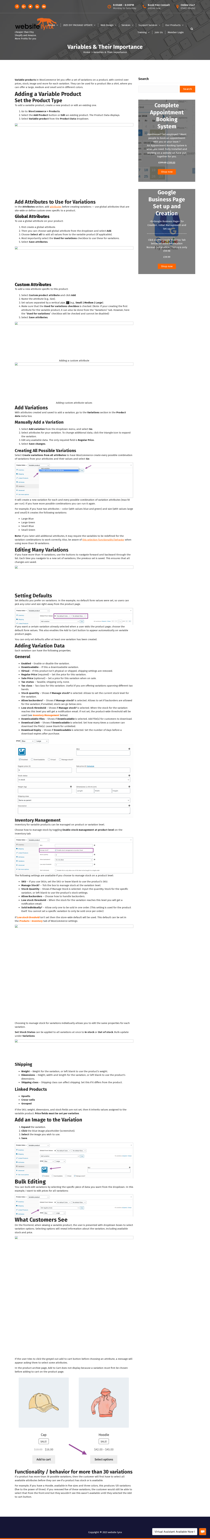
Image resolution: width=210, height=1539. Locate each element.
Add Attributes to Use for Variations (55, 202)
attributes (55, 206)
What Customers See (41, 1219)
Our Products (173, 25)
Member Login (176, 32)
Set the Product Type (38, 100)
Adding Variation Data (40, 646)
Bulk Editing (30, 1181)
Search (143, 79)
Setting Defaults (33, 596)
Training (142, 32)
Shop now (167, 171)
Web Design (107, 25)
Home (51, 25)
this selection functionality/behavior (103, 539)
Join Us (159, 32)
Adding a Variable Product (48, 94)
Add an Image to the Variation (48, 1120)
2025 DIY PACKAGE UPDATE (78, 25)
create (30, 227)
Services (126, 25)
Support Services (147, 25)
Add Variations (31, 408)
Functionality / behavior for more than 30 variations (74, 1472)
